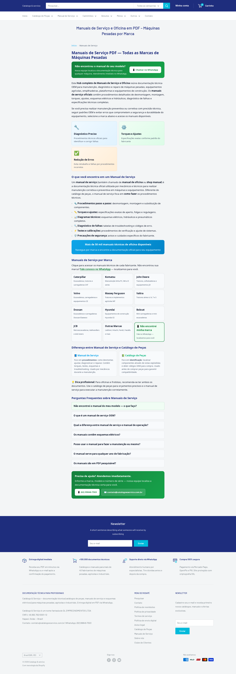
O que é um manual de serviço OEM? (94, 415)
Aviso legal (139, 624)
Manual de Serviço (66, 15)
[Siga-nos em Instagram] (114, 660)
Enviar (141, 543)
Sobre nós (139, 638)
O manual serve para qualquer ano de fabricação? (102, 453)
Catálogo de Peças (41, 15)
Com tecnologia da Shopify (33, 665)
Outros (134, 15)
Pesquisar (139, 598)
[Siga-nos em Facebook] (109, 660)
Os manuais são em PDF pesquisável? (95, 463)
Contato (149, 15)
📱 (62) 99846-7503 (87, 492)
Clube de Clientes (142, 642)
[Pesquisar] (166, 6)
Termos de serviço (143, 616)
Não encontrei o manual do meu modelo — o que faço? (105, 406)
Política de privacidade (145, 611)
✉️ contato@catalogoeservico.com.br (123, 492)
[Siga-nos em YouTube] (119, 660)
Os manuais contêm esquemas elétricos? (97, 434)
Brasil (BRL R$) (30, 655)
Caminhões (88, 15)
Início (24, 15)
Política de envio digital (145, 620)
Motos (120, 15)
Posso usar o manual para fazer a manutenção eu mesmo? (107, 444)
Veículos (105, 15)
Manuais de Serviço (143, 633)
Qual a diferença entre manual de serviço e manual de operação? (111, 425)
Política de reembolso (144, 607)
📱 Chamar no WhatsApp (145, 69)
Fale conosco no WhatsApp (95, 269)
